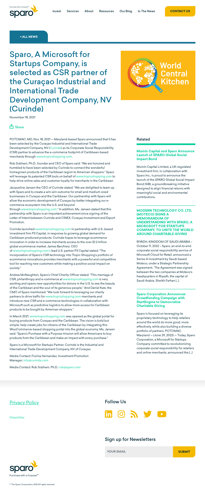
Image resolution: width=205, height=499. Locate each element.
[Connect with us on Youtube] (162, 415)
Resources (106, 11)
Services (73, 11)
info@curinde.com (35, 360)
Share (19, 127)
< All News (29, 37)
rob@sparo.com (70, 367)
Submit (184, 452)
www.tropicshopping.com (54, 156)
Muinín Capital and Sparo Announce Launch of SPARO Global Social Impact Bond (165, 155)
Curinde (55, 148)
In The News (146, 11)
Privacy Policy (24, 403)
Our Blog (126, 11)
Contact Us (180, 11)
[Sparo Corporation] (24, 11)
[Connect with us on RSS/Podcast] (134, 415)
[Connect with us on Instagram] (121, 415)
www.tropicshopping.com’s (31, 251)
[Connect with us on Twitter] (147, 415)
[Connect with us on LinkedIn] (108, 415)
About (89, 11)
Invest (57, 11)
